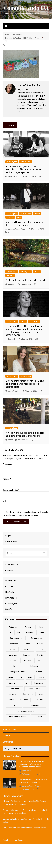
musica (41, 677)
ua (14, 705)
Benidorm (30, 632)
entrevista (13, 655)
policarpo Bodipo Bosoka (17, 229)
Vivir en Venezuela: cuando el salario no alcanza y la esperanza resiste (24, 434)
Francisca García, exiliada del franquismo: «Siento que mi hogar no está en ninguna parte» (24, 169)
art (9, 632)
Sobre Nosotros (12, 565)
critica (27, 644)
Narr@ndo (9, 592)
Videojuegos (38, 717)
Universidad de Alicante (18, 717)
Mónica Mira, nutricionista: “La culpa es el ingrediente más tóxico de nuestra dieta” (24, 383)
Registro (9, 536)
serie (41, 694)
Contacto (9, 570)
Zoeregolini (12, 339)
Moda (10, 677)
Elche (41, 649)
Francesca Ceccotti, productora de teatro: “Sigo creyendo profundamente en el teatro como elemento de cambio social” (25, 330)
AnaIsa (10, 440)
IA (14, 666)
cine (42, 632)
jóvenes (38, 672)
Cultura (23, 321)
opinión (24, 683)
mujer (30, 677)
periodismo (38, 683)
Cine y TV (9, 586)
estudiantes (13, 660)
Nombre (7, 479)
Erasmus (26, 655)
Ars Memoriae (11, 272)
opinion (12, 683)
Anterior (11, 125)
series (11, 700)
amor (41, 627)
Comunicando (36, 638)
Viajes (19, 217)
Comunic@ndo (12, 162)
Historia (37, 214)
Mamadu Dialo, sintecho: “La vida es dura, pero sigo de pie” (24, 223)
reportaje (12, 694)
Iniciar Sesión (11, 541)
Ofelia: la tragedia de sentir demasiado (25, 280)
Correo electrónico (11, 490)
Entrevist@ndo (26, 162)
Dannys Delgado (10, 819)
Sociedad (10, 217)
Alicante (28, 627)
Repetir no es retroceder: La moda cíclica (28, 828)
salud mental (28, 694)
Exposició (28, 660)
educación (27, 649)
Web (4, 501)
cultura (40, 644)
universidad (34, 705)
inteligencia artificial (18, 672)
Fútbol (40, 660)
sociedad (24, 700)
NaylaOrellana (13, 176)
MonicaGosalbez (14, 391)
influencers (34, 666)
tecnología (39, 700)
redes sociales (35, 688)
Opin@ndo (10, 275)
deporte (12, 649)
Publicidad (15, 688)
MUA (20, 677)
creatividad (13, 644)
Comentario (8, 464)
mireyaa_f (12, 284)
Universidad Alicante (26, 711)
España (40, 655)
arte (18, 632)
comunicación (16, 638)
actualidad (13, 627)
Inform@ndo (10, 581)
